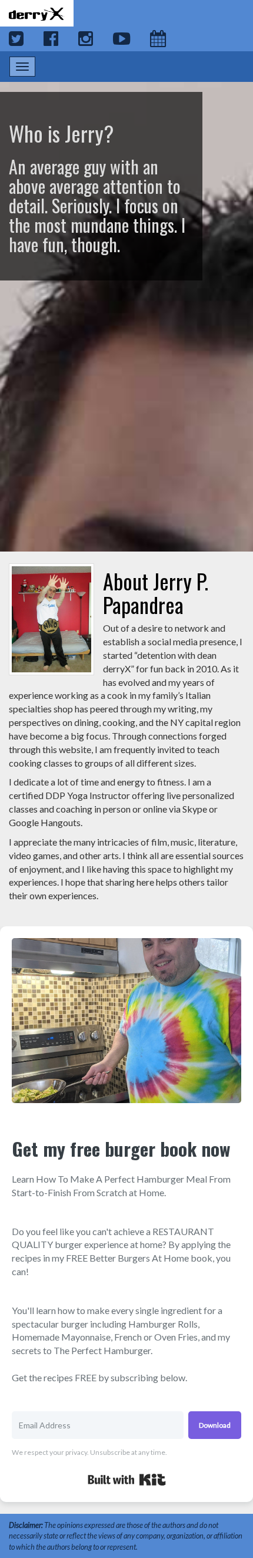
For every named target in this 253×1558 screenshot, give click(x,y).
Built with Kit (127, 1479)
